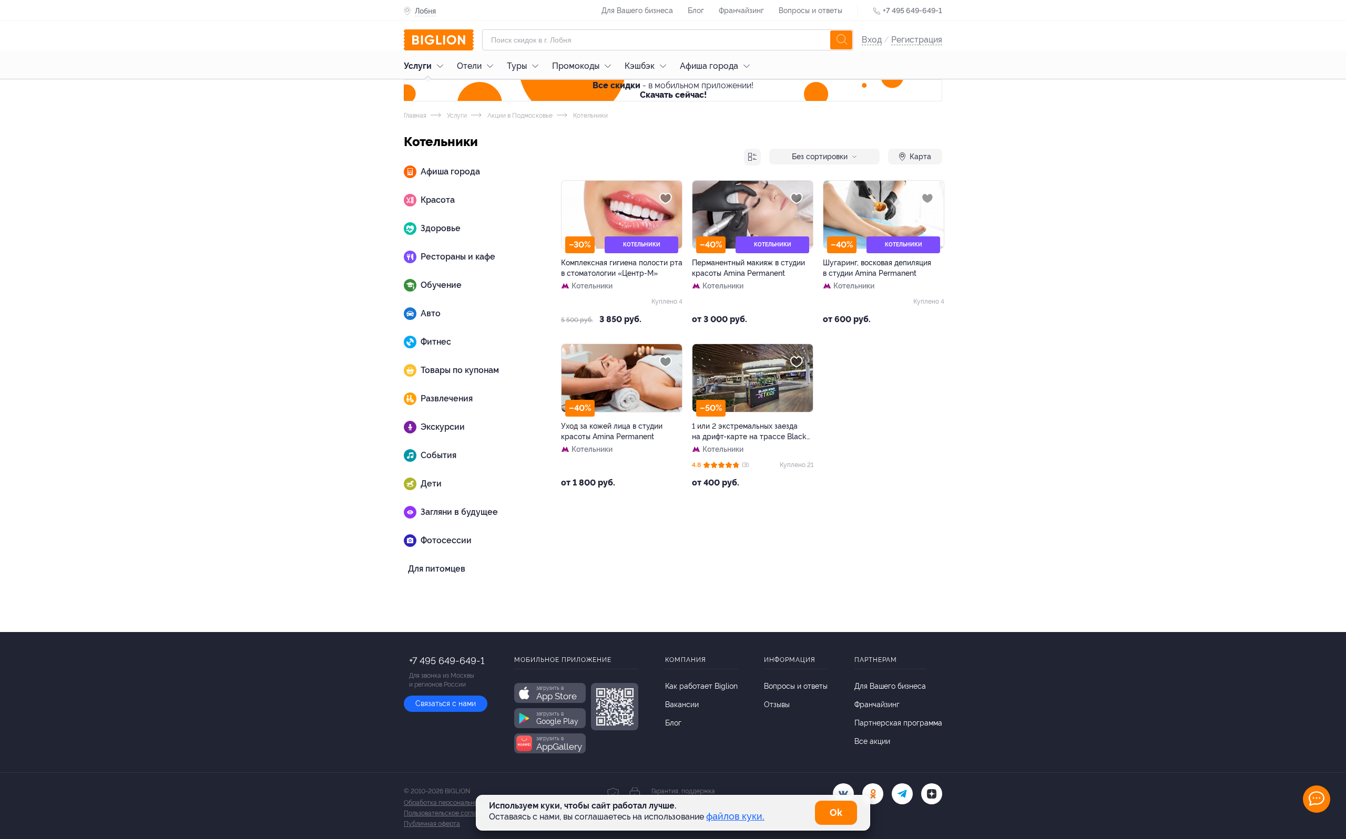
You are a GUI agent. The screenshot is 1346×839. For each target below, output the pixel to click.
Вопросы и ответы (810, 10)
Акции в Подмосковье (519, 115)
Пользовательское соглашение (450, 813)
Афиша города (709, 66)
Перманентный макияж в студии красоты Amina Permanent (748, 267)
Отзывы (777, 704)
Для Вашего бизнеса (637, 10)
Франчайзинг (741, 10)
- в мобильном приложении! (673, 90)
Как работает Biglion (701, 686)
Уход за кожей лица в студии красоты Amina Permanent (611, 431)
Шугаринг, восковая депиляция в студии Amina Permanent (877, 267)
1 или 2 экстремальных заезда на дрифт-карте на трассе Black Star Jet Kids (749, 432)
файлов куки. (735, 816)
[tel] (902, 793)
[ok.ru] (872, 793)
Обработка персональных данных (454, 802)
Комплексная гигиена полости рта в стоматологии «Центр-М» (621, 267)
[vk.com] (843, 793)
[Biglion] (439, 39)
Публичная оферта (432, 823)
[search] (841, 39)
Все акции (872, 741)
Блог (696, 10)
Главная (415, 115)
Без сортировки (820, 156)
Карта (920, 156)
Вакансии (682, 704)
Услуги (418, 66)
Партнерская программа (898, 723)
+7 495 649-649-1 (912, 10)
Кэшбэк (640, 66)
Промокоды (575, 66)
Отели (469, 66)
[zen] (931, 793)
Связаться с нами (445, 703)
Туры (517, 66)
